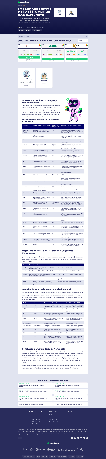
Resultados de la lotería (47, 2)
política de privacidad (53, 421)
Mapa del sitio (35, 423)
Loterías (38, 2)
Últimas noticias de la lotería (70, 415)
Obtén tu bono (29, 57)
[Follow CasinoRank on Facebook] (72, 438)
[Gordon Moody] (51, 449)
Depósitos (57, 2)
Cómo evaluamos (35, 419)
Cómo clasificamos (35, 421)
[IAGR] (25, 449)
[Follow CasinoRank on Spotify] (84, 438)
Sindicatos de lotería (71, 2)
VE (19, 438)
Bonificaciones (52, 415)
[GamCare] (40, 449)
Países (63, 2)
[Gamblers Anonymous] (32, 449)
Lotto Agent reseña (29, 59)
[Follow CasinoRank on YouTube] (81, 438)
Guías (79, 2)
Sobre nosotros (35, 415)
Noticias (86, 2)
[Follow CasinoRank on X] (78, 438)
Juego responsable (52, 419)
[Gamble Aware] (68, 449)
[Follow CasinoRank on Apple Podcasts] (87, 438)
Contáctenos (36, 417)
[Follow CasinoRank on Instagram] (75, 438)
